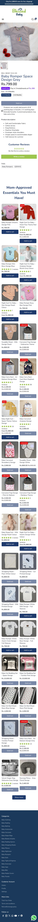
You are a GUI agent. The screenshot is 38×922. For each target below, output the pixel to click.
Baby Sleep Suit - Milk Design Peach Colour (10, 533)
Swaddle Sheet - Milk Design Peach (9, 343)
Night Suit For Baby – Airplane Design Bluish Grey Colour (27, 266)
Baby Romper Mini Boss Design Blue (8, 265)
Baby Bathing (6, 826)
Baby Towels (6, 876)
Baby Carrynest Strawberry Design (8, 461)
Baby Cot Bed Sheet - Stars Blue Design (9, 707)
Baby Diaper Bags (7, 836)
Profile (4, 888)
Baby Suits (5, 858)
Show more (19, 797)
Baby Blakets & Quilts (8, 839)
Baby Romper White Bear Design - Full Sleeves (27, 641)
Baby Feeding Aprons (8, 842)
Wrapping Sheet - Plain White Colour (9, 572)
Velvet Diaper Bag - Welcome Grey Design (10, 779)
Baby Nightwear (7, 851)
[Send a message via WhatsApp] (34, 918)
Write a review (19, 157)
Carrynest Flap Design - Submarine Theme (28, 343)
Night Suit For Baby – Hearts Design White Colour (27, 534)
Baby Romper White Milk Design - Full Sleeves (27, 606)
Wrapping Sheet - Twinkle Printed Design (8, 740)
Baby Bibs (5, 870)
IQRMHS (18, 167)
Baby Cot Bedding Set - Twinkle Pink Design (28, 674)
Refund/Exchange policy (9, 907)
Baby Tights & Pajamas (9, 861)
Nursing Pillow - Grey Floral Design (28, 779)
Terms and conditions (8, 904)
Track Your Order (7, 900)
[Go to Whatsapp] (12, 916)
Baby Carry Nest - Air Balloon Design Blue (9, 378)
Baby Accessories (7, 829)
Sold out (19, 103)
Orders (4, 885)
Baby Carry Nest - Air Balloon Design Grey (27, 739)
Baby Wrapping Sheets (9, 845)
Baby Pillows (6, 848)
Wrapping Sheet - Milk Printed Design (10, 605)
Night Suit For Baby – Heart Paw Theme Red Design (28, 224)
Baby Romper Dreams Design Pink (10, 223)
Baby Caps (5, 867)
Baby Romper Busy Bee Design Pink (27, 304)
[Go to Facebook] (3, 916)
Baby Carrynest (6, 832)
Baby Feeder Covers (8, 873)
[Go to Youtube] (15, 916)
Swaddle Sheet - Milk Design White (27, 461)
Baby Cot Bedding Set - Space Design (10, 674)
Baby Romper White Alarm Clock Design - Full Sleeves (9, 641)
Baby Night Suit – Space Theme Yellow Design (9, 421)
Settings (4, 892)
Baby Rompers (7, 167)
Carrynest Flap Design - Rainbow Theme (28, 494)
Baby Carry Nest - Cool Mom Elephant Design (27, 379)
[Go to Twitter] (9, 916)
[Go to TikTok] (19, 916)
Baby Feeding (6, 823)
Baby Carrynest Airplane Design (26, 420)
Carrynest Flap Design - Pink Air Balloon (10, 494)
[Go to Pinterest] (22, 916)
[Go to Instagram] (6, 916)
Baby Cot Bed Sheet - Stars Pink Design (27, 707)
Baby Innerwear (6, 864)
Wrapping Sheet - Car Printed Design (28, 572)
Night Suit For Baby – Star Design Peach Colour (9, 305)
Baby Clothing (6, 820)
